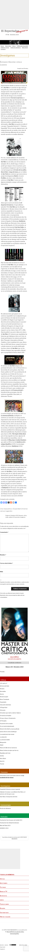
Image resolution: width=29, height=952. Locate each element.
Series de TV (3, 891)
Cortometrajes (4, 912)
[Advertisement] (14, 14)
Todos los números (15, 47)
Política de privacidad (22, 46)
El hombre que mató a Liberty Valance (10, 713)
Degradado (3, 702)
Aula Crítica (8, 46)
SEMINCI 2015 (4, 828)
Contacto (3, 49)
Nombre (3, 555)
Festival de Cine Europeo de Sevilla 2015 (11, 820)
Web (1, 571)
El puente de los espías (6, 723)
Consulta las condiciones (14, 662)
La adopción (3, 737)
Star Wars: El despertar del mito (8, 796)
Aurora (2, 694)
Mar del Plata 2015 (5, 825)
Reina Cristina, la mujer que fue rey (9, 750)
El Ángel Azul (3, 707)
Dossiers (2, 908)
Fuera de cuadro (4, 904)
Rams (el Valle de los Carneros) (8, 747)
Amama (2, 688)
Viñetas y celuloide (5, 916)
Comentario (4, 532)
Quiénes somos (5, 47)
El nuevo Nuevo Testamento (8, 718)
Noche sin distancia (5, 808)
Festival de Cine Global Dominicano (9, 823)
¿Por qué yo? (3, 683)
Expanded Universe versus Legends (10, 789)
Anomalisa (3, 691)
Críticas (2, 879)
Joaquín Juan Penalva (22, 68)
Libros (14, 46)
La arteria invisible (5, 739)
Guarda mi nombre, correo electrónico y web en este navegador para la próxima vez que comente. (14, 583)
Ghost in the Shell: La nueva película (9, 729)
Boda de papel (4, 696)
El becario (2, 710)
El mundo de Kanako (5, 715)
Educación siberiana (5, 705)
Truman (2, 764)
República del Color (5, 753)
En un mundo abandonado (7, 726)
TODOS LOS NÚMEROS (7, 874)
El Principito (3, 721)
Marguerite (3, 742)
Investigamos (3, 883)
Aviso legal (25, 47)
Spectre (2, 761)
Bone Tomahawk (4, 699)
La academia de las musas (7, 734)
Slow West (3, 758)
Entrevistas (3, 896)
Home (2, 46)
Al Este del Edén (4, 686)
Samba (2, 756)
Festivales (3, 887)
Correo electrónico (6, 563)
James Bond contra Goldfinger (8, 731)
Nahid (1, 745)
